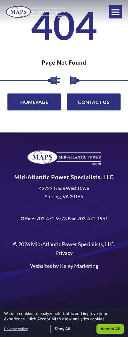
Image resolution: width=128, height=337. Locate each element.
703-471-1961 (92, 218)
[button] (115, 11)
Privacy (64, 252)
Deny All (62, 328)
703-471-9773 (51, 218)
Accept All (110, 328)
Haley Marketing (79, 266)
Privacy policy (16, 329)
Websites (41, 266)
